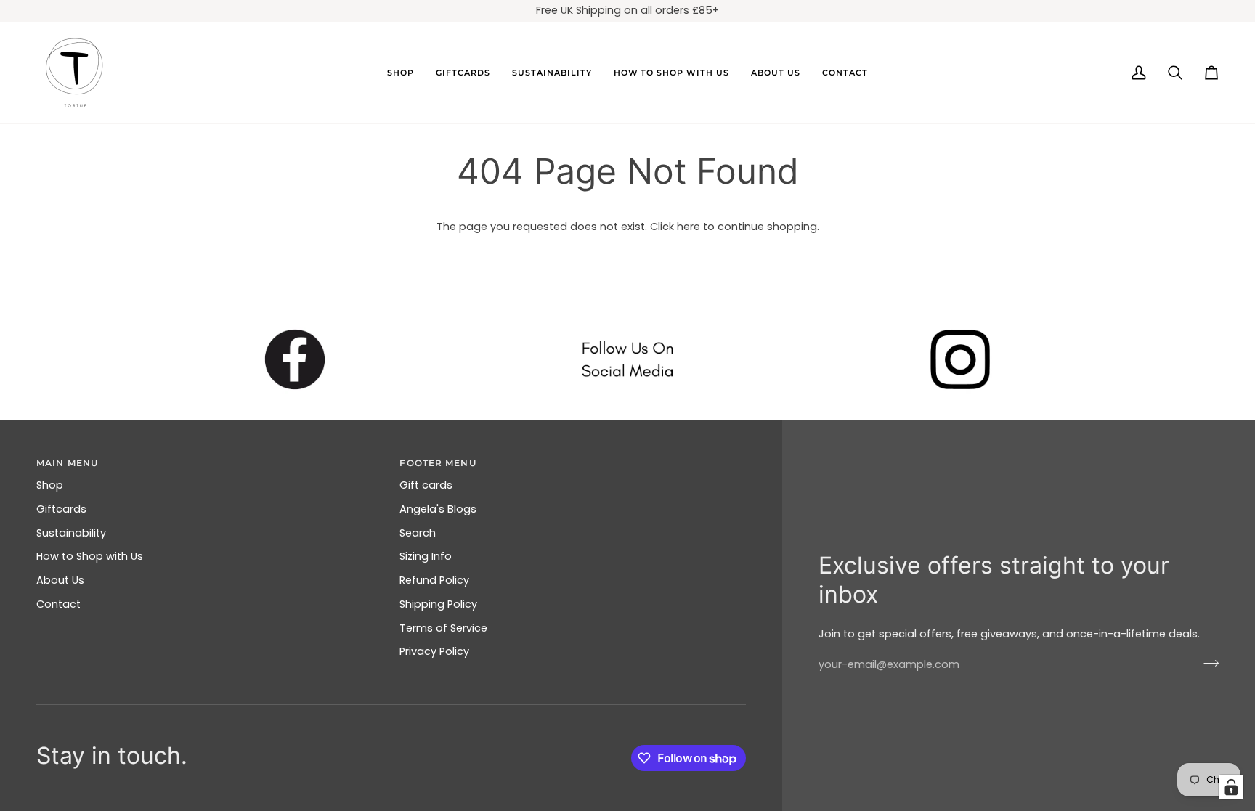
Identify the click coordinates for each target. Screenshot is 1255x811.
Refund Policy (434, 580)
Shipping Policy (438, 604)
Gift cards (425, 485)
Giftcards (61, 509)
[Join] (1207, 663)
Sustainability (71, 533)
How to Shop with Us (89, 556)
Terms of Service (443, 628)
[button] (400, 72)
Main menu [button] (67, 462)
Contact (58, 604)
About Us (60, 580)
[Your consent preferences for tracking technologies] (1231, 787)
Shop (49, 485)
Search (417, 533)
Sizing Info (425, 556)
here (688, 226)
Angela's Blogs (437, 509)
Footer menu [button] (437, 462)
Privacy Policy (434, 651)
